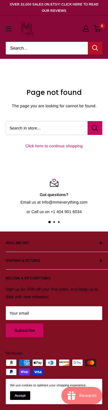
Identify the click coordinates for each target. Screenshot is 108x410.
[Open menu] (9, 29)
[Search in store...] (95, 128)
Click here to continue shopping (54, 146)
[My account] (86, 28)
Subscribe (24, 330)
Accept (20, 396)
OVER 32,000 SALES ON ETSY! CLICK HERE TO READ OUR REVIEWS (54, 7)
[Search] (95, 48)
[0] (97, 28)
